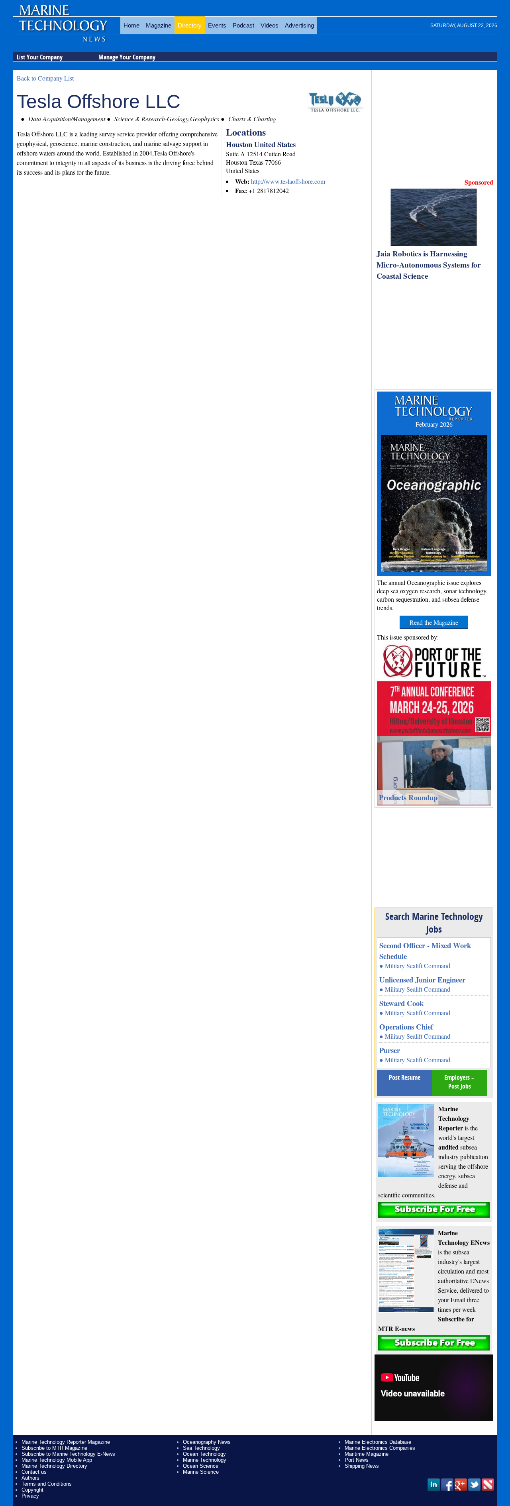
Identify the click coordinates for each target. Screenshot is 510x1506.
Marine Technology (204, 1460)
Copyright (32, 1490)
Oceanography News (207, 1442)
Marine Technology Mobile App (57, 1460)
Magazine (158, 25)
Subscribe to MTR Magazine (54, 1448)
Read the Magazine (434, 622)
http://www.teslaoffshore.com (288, 181)
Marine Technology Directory (54, 1466)
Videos (270, 25)
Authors (30, 1478)
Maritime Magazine (366, 1454)
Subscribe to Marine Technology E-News (68, 1454)
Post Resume (404, 1077)
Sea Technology (201, 1448)
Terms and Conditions (47, 1484)
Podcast (243, 25)
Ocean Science (200, 1466)
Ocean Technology (204, 1454)
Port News (357, 1460)
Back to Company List (45, 78)
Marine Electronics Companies (380, 1448)
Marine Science (201, 1472)
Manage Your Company (126, 57)
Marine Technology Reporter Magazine (66, 1442)
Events (217, 25)
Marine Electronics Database (378, 1442)
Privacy (30, 1496)
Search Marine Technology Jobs (434, 922)
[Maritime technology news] (62, 30)
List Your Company (40, 57)
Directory (190, 25)
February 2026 (434, 424)
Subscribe (434, 1210)
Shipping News (362, 1466)
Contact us (34, 1472)
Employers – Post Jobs (459, 1082)
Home (131, 25)
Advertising (299, 25)
